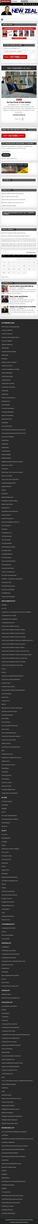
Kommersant (5, 968)
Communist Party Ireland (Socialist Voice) (13, 961)
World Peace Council (7, 1206)
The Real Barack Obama (8, 547)
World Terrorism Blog (8, 589)
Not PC (4, 812)
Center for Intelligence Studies (10, 369)
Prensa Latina (5, 938)
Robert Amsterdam (7, 504)
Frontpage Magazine (8, 412)
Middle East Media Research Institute (12, 461)
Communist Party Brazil (8, 928)
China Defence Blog (7, 376)
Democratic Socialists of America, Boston (13, 633)
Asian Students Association (9, 1006)
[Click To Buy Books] (19, 39)
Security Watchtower (8, 518)
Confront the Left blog (8, 383)
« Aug (3, 277)
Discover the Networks (8, 397)
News (19, 99)
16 (24, 265)
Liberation (5, 873)
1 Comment (21, 298)
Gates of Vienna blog (7, 415)
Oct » (6, 277)
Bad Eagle (4, 358)
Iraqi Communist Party (8, 1059)
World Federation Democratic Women (12, 1195)
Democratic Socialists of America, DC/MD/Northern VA (17, 640)
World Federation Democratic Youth (12, 1199)
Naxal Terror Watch (7, 465)
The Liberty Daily (7, 536)
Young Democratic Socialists (10, 793)
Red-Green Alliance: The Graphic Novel (12, 202)
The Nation (5, 771)
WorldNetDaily (6, 593)
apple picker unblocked (8, 244)
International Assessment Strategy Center (14, 429)
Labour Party (5, 870)
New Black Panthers (7, 715)
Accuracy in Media (7, 330)
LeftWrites (5, 1088)
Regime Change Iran (7, 497)
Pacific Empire (6, 822)
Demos (4, 668)
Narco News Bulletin (7, 935)
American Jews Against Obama (10, 337)
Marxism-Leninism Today (9, 1167)
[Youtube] (32, 4)
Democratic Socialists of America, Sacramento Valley (16, 654)
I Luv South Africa (7, 426)
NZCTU (4, 884)
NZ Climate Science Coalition (10, 819)
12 (4, 265)
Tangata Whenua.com (8, 905)
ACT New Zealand (7, 801)
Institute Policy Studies (8, 686)
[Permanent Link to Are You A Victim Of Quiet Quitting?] (18, 84)
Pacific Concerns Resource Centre (11, 1098)
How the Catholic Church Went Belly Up (12, 193)
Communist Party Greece (9, 957)
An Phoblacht (5, 947)
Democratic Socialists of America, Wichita (13, 661)
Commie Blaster (6, 380)
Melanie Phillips (6, 454)
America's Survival (7, 333)
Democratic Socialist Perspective (11, 1045)
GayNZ (4, 845)
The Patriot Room (7, 543)
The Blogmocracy (7, 532)
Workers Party (6, 919)
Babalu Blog (5, 355)
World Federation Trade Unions (11, 1202)
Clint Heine (5, 805)
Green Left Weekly (7, 1048)
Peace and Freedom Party (9, 732)
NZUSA (4, 887)
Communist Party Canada (9, 615)
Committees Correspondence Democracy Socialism (16, 612)
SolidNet (4, 1188)
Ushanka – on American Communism (12, 579)
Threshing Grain (6, 564)
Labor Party (5, 697)
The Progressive (6, 775)
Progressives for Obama (9, 740)
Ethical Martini (6, 838)
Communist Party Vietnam (9, 1041)
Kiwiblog (4, 808)
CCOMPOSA (5, 1017)
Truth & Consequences (8, 571)
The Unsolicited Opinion (8, 561)
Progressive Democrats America (11, 736)
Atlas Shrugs (5, 348)
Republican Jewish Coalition (10, 500)
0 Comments (22, 288)
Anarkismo (5, 1135)
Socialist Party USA (7, 754)
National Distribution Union (9, 877)
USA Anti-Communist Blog (9, 575)
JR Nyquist (5, 444)
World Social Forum (7, 1209)
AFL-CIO (4, 608)
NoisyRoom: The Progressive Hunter (12, 472)
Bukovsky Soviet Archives (9, 362)
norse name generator (7, 239)
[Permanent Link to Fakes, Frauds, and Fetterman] (4, 299)
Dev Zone (4, 834)
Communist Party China (8, 1031)
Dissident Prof (6, 401)
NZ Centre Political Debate (9, 815)
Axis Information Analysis (9, 351)
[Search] (37, 4)
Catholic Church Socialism (8, 205)
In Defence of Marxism (8, 1142)
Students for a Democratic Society (11, 757)
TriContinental (6, 1192)
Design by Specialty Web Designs (19, 1222)
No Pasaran (5, 468)
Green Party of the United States (11, 679)
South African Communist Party (11, 998)
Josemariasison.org (7, 1073)
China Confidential (7, 373)
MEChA (4, 704)
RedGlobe (4, 1174)
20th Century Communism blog (10, 326)
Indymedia (5, 863)
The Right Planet (6, 550)
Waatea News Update (8, 916)
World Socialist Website (8, 1213)
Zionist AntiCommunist (8, 596)
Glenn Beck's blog (7, 419)
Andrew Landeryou (7, 344)
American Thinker (7, 341)
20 (9, 269)
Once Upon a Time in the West (10, 479)
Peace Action (5, 729)
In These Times (6, 683)
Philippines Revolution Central (10, 1109)
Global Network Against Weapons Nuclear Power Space (17, 1138)
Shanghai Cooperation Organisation (12, 1116)
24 (29, 269)
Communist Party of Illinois (9, 619)
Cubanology (5, 390)
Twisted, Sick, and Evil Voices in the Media (13, 199)
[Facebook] (28, 4)
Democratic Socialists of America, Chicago (13, 637)
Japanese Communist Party (9, 1070)
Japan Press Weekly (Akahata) (10, 1066)
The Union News (6, 557)
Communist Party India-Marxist (11, 1038)
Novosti (4, 979)
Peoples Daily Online (8, 1102)
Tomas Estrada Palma (8, 568)
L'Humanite (5, 972)
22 (19, 269)
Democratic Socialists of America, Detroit (13, 644)
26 (4, 272)
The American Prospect (8, 764)
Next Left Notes (6, 722)
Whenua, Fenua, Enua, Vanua (10, 1123)
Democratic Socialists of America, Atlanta (13, 629)
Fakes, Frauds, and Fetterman (9, 196)
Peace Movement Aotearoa (9, 895)
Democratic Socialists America (10, 626)
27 (9, 272)
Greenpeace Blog (6, 856)
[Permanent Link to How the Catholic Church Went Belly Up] (4, 288)
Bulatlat (4, 1009)
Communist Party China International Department (16, 1034)
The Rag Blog (5, 779)
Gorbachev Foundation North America (12, 676)
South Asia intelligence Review (10, 522)
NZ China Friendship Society (10, 880)
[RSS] (35, 4)
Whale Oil (4, 826)
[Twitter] (26, 4)
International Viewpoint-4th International (13, 1156)
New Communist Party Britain (10, 975)
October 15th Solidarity (8, 891)
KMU (3, 1077)
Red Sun (4, 1170)
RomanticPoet (6, 507)
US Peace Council (7, 782)
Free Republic (6, 405)
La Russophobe (6, 451)
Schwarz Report (6, 515)
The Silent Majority (7, 554)
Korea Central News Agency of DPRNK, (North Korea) (17, 1080)
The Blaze (4, 529)
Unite (3, 912)
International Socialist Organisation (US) (13, 690)
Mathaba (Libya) (6, 994)
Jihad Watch (5, 440)
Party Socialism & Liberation (10, 725)
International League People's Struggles (13, 1149)
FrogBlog (4, 841)
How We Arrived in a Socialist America (19, 236)
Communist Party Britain (9, 950)
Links (3, 1091)
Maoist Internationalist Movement (11, 1163)
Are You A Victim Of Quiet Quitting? (19, 102)
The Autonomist (6, 525)
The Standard (5, 909)
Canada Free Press (7, 365)
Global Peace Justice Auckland (10, 848)
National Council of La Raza (9, 711)
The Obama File (6, 539)
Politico (4, 490)
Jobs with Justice (7, 693)
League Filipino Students (9, 1084)
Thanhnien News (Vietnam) (9, 1119)
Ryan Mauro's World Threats (10, 511)
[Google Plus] (30, 4)
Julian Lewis (5, 447)
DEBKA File (5, 394)
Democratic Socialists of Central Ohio (12, 665)
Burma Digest (5, 1013)
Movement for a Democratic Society (12, 708)
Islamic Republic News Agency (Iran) (12, 1063)
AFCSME (4, 605)
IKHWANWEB (6, 1052)
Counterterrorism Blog (8, 387)
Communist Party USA (8, 622)
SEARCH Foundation (7, 1112)
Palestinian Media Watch (9, 483)
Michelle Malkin (6, 458)
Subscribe (6, 155)
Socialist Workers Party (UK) (10, 986)
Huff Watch (5, 422)
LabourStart (5, 1160)
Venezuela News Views (8, 586)
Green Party (5, 852)
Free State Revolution (8, 408)
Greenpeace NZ (6, 859)
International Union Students (10, 1153)
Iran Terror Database (8, 436)
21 (14, 269)
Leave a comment (26, 104)
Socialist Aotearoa (7, 898)
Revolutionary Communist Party (11, 747)
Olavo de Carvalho (7, 476)
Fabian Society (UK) (7, 964)
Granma (4, 931)
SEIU (3, 750)
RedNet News (6, 1177)
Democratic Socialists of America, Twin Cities (14, 658)
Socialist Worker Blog (8, 902)
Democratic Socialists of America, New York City (15, 651)
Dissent (4, 672)
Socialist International (8, 1185)
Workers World (6, 786)
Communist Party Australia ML (10, 1027)
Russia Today (5, 982)
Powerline (5, 493)
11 (34, 262)
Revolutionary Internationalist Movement (13, 1181)
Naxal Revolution (6, 1095)
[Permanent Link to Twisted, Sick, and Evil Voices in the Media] (4, 309)
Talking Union (6, 761)
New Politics (5, 718)
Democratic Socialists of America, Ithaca (13, 647)
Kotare (4, 866)
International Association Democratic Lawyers (15, 1146)
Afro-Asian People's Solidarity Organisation (14, 1131)
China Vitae (5, 1020)
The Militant (5, 768)
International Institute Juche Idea (11, 1056)
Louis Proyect (6, 700)
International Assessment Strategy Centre (14, 433)
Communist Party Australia (9, 1024)
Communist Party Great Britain (10, 954)
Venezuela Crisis (6, 582)
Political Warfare (6, 486)
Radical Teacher (6, 743)
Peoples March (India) (8, 1105)
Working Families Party (8, 789)
